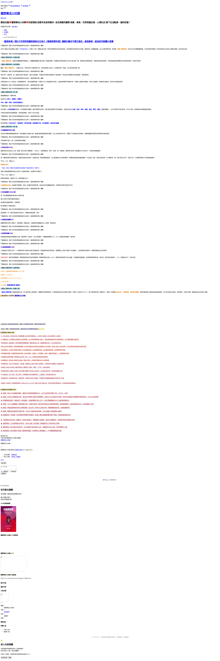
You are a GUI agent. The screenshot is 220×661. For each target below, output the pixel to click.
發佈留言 (3, 473)
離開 (10, 657)
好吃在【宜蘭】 (16, 456)
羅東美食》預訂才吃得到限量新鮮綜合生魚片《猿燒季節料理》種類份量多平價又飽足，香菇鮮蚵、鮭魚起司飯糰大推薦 (58, 41)
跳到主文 (3, 18)
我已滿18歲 (4, 657)
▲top (2, 459)
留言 (21, 450)
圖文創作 (15, 26)
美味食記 (14, 454)
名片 (5, 34)
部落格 (6, 32)
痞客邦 (17, 450)
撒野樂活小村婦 (10, 13)
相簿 (5, 30)
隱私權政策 (119, 637)
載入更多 (3, 463)
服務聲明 (126, 637)
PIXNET (97, 637)
